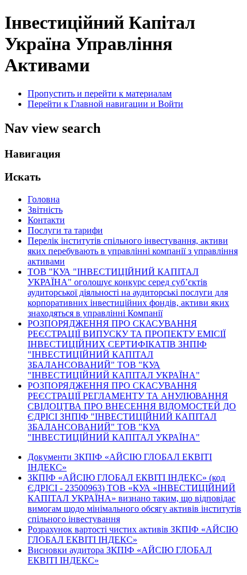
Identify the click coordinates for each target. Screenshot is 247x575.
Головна (44, 199)
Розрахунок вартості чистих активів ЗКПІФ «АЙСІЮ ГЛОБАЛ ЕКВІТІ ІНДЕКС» (133, 534)
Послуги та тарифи (65, 230)
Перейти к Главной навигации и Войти (105, 104)
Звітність (45, 209)
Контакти (46, 220)
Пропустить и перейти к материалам (100, 93)
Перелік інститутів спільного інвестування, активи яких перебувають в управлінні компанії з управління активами (133, 251)
